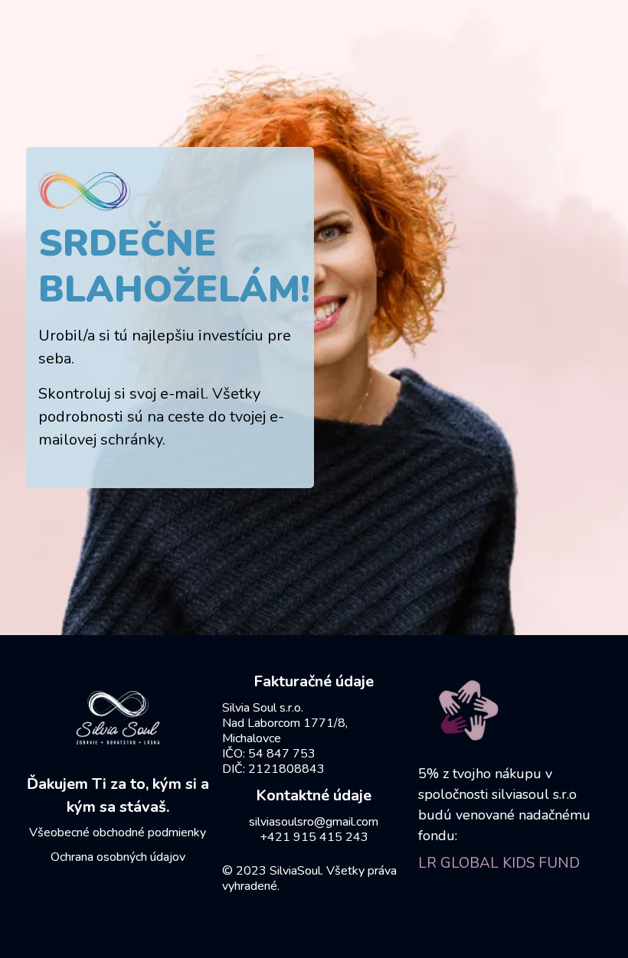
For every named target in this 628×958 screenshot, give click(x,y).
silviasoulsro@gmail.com (313, 821)
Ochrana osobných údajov (118, 857)
